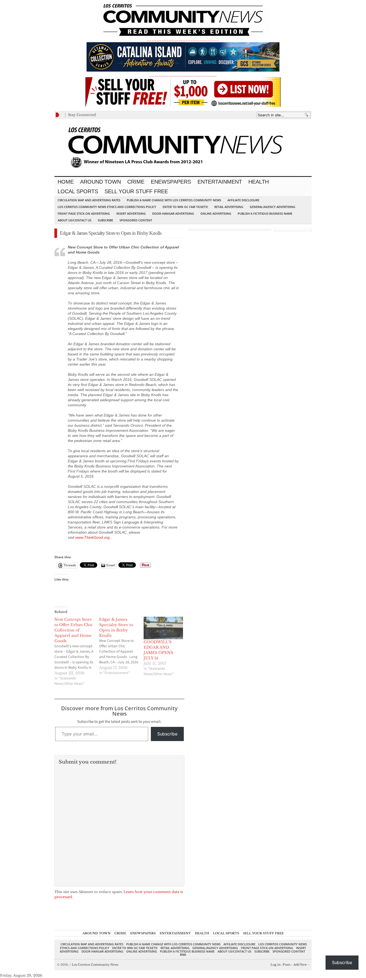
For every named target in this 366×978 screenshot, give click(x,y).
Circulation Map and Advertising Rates (89, 200)
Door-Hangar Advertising (173, 213)
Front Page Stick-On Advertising (84, 213)
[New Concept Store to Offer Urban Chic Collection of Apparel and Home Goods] (76, 651)
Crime (135, 182)
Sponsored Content (135, 220)
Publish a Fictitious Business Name (265, 213)
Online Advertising (215, 213)
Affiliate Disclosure (243, 200)
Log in (276, 964)
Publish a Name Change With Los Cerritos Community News (174, 200)
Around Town (100, 182)
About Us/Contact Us (74, 220)
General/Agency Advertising (272, 207)
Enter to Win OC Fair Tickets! (185, 207)
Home (66, 182)
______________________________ (183, 39)
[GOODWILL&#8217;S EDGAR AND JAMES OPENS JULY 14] (163, 628)
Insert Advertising (131, 213)
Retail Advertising (228, 207)
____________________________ (183, 74)
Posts (286, 964)
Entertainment (219, 182)
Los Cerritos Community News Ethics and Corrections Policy (107, 207)
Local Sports (78, 191)
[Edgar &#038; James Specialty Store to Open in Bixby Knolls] (121, 646)
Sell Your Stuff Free (136, 191)
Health (258, 182)
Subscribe (105, 220)
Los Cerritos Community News (93, 964)
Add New (300, 964)
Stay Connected (82, 115)
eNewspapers (171, 182)
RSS (183, 954)
